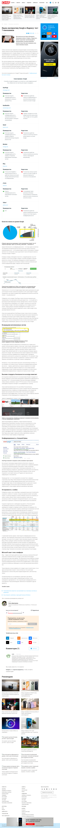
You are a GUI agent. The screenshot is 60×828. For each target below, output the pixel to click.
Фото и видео (4, 796)
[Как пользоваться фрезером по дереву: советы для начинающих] (10, 755)
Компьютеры (24, 796)
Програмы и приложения (26, 802)
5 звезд (33, 33)
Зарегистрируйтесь (18, 669)
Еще (47, 2)
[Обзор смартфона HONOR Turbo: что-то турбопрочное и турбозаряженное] (30, 685)
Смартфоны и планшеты (6, 790)
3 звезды (30, 33)
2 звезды (28, 33)
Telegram (12, 638)
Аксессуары (4, 798)
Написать (35, 648)
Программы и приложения (7, 802)
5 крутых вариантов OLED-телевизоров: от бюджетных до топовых (53, 17)
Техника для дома (5, 801)
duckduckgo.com (7, 107)
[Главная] (2, 24)
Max (22, 642)
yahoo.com (5, 205)
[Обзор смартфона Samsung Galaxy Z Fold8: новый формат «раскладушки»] (30, 704)
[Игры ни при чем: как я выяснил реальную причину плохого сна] (10, 704)
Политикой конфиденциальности (15, 628)
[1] (6, 612)
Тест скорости (5, 815)
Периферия (4, 795)
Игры (3, 807)
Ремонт (23, 791)
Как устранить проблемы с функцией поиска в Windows (16, 595)
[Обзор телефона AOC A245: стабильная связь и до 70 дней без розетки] (30, 723)
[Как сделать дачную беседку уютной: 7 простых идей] (10, 737)
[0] (23, 612)
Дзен (11, 642)
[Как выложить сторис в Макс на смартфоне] (10, 723)
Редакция (23, 813)
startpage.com (6, 90)
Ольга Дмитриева (13, 603)
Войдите (8, 669)
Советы (23, 2)
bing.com (5, 166)
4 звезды (32, 33)
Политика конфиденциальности (28, 816)
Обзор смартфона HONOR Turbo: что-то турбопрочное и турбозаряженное (18, 17)
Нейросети (35, 2)
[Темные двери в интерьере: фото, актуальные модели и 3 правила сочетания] (10, 768)
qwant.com (5, 127)
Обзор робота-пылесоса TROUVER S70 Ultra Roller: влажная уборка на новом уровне (6, 17)
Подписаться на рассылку (47, 792)
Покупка (23, 788)
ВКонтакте (35, 638)
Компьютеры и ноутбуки (6, 792)
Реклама (24, 806)
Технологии (41, 2)
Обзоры (12, 2)
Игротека (4, 806)
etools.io (5, 185)
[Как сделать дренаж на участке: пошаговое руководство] (30, 742)
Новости (18, 2)
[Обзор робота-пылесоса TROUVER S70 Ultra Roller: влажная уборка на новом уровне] (10, 685)
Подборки (29, 2)
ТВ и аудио (4, 799)
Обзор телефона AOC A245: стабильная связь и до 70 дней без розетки (41, 17)
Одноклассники (24, 638)
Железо (3, 809)
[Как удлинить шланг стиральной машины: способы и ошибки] (30, 767)
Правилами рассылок (30, 627)
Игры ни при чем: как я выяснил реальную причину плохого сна (30, 16)
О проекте (23, 810)
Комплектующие (5, 793)
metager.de (5, 146)
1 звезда (27, 33)
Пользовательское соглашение (28, 814)
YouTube (34, 642)
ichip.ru (23, 808)
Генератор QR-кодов (26, 811)
